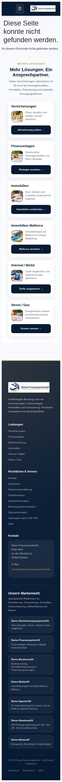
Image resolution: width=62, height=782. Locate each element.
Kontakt (12, 478)
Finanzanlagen (16, 436)
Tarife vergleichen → (31, 289)
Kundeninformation (18, 501)
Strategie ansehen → (31, 169)
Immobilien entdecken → (31, 209)
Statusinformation (17, 512)
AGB (10, 523)
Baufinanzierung (17, 442)
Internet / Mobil (16, 454)
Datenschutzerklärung (20, 489)
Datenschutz (29, 770)
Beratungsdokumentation (22, 506)
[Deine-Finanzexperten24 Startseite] (43, 8)
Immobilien (14, 448)
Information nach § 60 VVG (23, 518)
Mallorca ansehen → (31, 249)
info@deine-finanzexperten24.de (31, 569)
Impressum (14, 483)
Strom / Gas (14, 459)
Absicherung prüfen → (31, 130)
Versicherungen (16, 431)
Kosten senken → (31, 328)
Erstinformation (16, 495)
